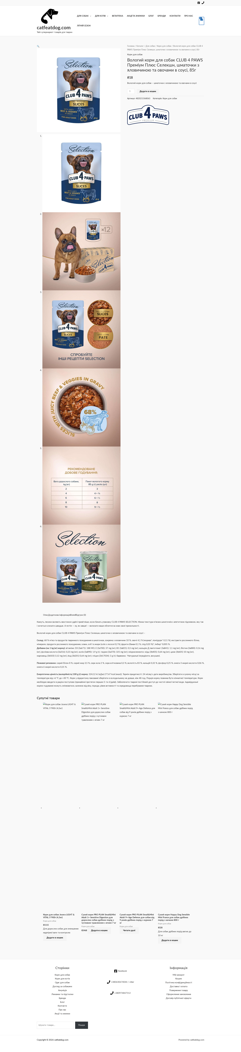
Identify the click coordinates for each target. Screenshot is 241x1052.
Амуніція (62, 990)
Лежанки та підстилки (62, 994)
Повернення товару (178, 990)
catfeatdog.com (54, 27)
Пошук (81, 1025)
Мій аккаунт (179, 975)
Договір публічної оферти (178, 998)
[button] (38, 46)
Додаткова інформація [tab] (59, 615)
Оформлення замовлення (178, 994)
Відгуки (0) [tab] (80, 615)
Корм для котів (62, 979)
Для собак (83, 16)
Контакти (175, 16)
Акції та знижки (136, 16)
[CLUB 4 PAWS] (148, 115)
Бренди (162, 16)
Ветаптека (117, 16)
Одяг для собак (62, 983)
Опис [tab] (45, 615)
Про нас (188, 16)
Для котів (100, 16)
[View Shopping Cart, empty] (201, 21)
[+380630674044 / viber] (203, 3)
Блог (151, 16)
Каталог (140, 46)
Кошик (178, 979)
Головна (130, 46)
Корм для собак (164, 46)
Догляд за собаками (62, 986)
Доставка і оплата (178, 986)
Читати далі (129, 930)
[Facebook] (198, 3)
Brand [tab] (72, 615)
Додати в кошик (148, 91)
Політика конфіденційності (178, 983)
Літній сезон (84, 26)
